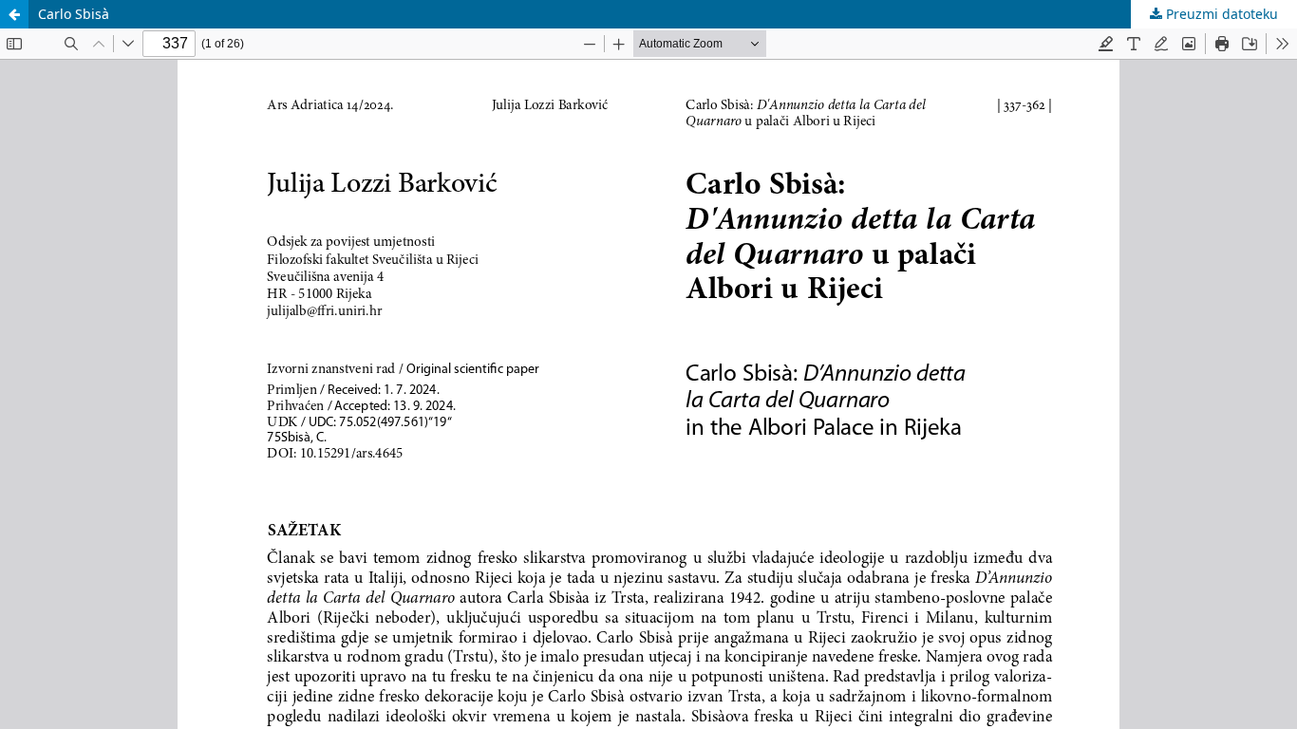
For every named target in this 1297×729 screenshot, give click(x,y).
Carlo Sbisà (73, 14)
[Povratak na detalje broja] (14, 14)
